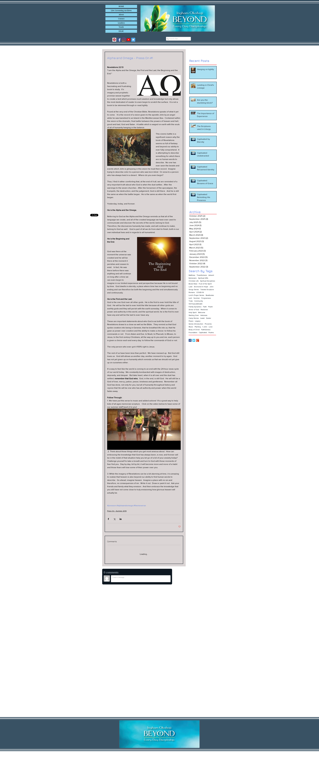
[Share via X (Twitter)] (114, 519)
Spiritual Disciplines (207, 281)
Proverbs (208, 324)
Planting (198, 327)
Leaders (121, 23)
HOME (121, 6)
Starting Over (194, 315)
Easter (208, 318)
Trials (191, 301)
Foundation (193, 332)
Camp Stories (194, 318)
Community (198, 301)
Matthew (192, 275)
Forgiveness (206, 298)
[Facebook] (119, 40)
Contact (121, 19)
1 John (204, 327)
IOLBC (121, 31)
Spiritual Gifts (203, 278)
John (211, 287)
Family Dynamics (195, 307)
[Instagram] (124, 40)
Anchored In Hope (201, 287)
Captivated (203, 332)
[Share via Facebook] (108, 519)
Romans (192, 292)
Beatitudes (210, 295)
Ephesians (193, 278)
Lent (190, 298)
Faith (205, 307)
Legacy (197, 321)
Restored (204, 310)
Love (210, 327)
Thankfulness (202, 275)
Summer (197, 298)
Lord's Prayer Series (196, 295)
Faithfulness (205, 330)
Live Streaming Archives (121, 10)
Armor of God (194, 310)
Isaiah (202, 318)
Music (191, 327)
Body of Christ (194, 330)
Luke (190, 287)
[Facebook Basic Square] (190, 340)
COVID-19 (200, 292)
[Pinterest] (114, 40)
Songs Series (194, 289)
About (121, 14)
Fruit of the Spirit (205, 284)
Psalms (211, 332)
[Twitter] (133, 40)
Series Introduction (196, 324)
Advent (211, 275)
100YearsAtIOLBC (195, 304)
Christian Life (194, 281)
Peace (191, 321)
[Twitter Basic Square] (193, 340)
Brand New (193, 284)
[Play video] (144, 429)
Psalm (210, 307)
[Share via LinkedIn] (120, 519)
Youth (121, 27)
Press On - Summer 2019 (116, 511)
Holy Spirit (193, 312)
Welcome (201, 312)
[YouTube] (128, 40)
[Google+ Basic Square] (197, 340)
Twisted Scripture (207, 289)
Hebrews (203, 315)
